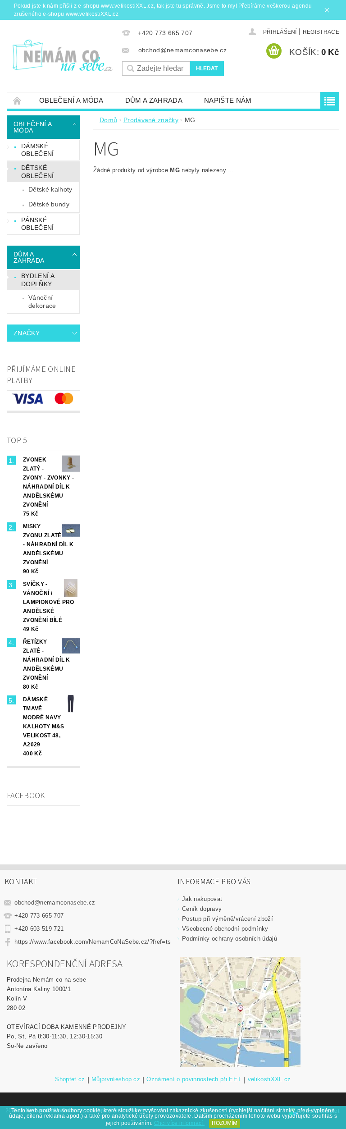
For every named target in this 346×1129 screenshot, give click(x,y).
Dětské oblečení (37, 171)
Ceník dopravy (202, 908)
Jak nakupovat (202, 899)
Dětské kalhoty (50, 189)
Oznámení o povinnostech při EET (193, 1079)
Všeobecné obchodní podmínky (225, 928)
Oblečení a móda (71, 100)
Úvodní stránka (17, 100)
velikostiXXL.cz (269, 1079)
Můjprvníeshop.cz (115, 1079)
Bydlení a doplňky (38, 280)
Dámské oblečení (37, 150)
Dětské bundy (48, 204)
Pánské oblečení (37, 224)
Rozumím (224, 1123)
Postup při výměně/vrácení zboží (227, 918)
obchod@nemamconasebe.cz (54, 902)
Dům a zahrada (153, 100)
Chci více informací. (179, 1123)
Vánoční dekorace (42, 301)
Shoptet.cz (70, 1079)
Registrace (321, 32)
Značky (27, 333)
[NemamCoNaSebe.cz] (62, 55)
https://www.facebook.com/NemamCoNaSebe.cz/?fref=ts (92, 941)
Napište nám (228, 100)
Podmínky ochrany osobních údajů (229, 938)
